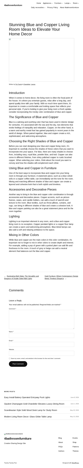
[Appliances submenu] (52, 3)
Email (11, 340)
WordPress (75, 463)
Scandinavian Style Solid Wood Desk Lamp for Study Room (30, 410)
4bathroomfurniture (13, 5)
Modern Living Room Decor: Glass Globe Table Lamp (28, 417)
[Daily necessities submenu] (44, 7)
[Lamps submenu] (70, 3)
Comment (12, 309)
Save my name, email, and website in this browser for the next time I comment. (36, 358)
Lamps (33, 84)
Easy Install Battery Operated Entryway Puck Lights (27, 397)
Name (11, 331)
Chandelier (26, 84)
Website (11, 349)
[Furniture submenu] (62, 3)
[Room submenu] (78, 3)
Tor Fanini (18, 84)
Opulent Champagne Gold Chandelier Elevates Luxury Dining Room (34, 404)
